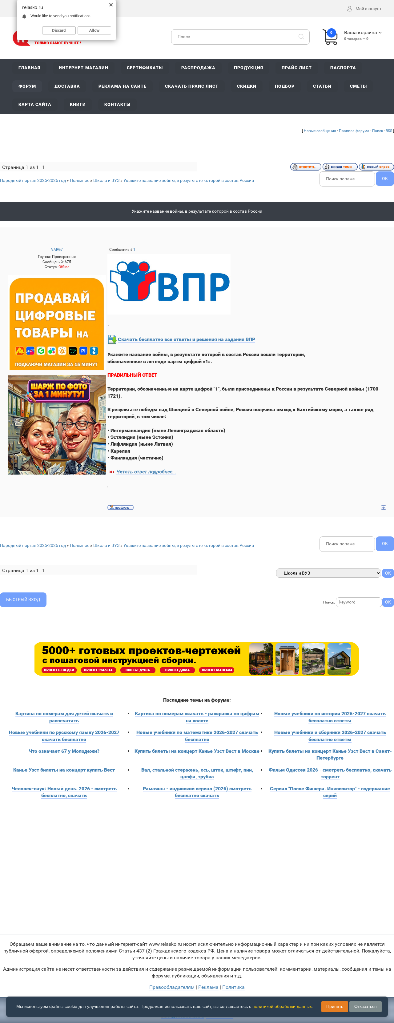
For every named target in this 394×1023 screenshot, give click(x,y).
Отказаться (365, 1006)
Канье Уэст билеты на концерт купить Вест (64, 770)
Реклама (208, 987)
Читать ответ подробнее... (146, 472)
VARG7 (57, 249)
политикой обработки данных (282, 1006)
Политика (233, 987)
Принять (334, 1006)
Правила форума (354, 131)
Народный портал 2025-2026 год (33, 180)
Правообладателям (172, 987)
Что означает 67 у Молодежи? (64, 751)
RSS (389, 131)
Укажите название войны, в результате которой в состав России (188, 180)
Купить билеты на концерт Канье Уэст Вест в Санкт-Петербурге (330, 754)
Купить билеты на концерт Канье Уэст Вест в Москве (197, 751)
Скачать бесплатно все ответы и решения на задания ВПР (186, 339)
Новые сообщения (320, 131)
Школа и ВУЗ (106, 180)
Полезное (79, 180)
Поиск (377, 131)
